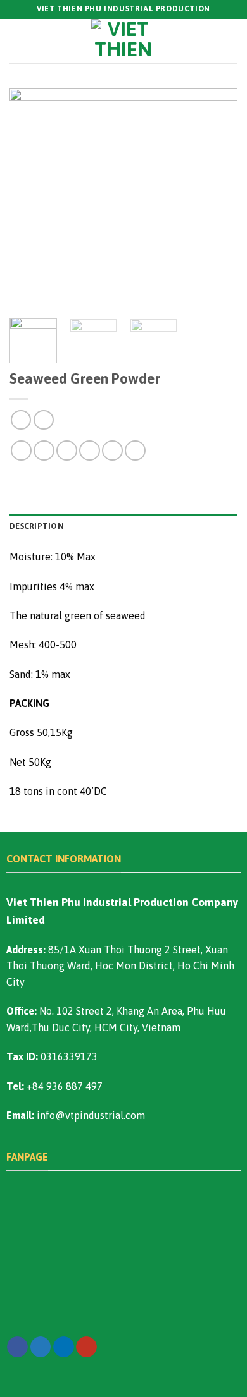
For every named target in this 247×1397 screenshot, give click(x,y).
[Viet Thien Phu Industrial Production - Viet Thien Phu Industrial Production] (123, 41)
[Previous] (29, 199)
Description (37, 526)
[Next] (217, 199)
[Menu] (18, 41)
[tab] (124, 526)
